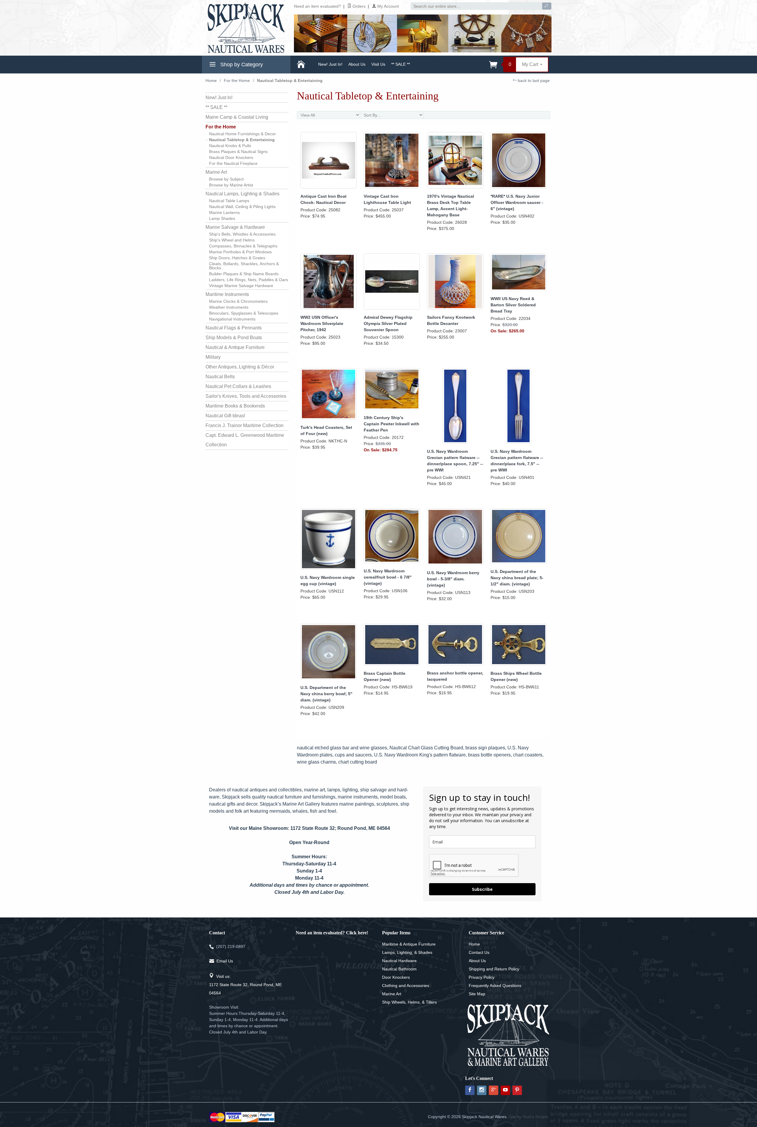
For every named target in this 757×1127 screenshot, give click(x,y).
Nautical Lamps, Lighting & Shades (242, 193)
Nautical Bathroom (399, 969)
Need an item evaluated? (317, 6)
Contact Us (479, 952)
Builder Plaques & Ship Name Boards (244, 274)
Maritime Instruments (227, 294)
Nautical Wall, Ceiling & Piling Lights (242, 207)
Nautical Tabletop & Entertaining (242, 140)
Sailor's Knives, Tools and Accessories (246, 396)
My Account (387, 6)
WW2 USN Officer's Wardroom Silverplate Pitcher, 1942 (321, 323)
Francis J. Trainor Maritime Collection (245, 425)
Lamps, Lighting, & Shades (407, 952)
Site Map (477, 993)
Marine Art (216, 172)
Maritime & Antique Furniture (409, 944)
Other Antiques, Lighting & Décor (240, 366)
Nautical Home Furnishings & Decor (242, 134)
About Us (356, 64)
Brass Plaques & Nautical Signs (238, 151)
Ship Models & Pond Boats (234, 337)
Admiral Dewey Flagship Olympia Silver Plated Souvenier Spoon (388, 323)
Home (211, 80)
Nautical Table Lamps (229, 201)
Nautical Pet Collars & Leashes (238, 386)
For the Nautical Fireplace (233, 163)
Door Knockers (396, 977)
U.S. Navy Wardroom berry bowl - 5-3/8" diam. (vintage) (453, 578)
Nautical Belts (220, 376)
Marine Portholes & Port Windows (240, 252)
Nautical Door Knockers (231, 157)
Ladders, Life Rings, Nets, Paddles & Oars (248, 280)
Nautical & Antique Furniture (235, 347)
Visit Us (378, 64)
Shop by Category (241, 64)
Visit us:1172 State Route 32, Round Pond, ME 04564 (245, 984)
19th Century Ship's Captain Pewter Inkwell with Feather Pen (391, 423)
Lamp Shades (222, 218)
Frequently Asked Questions (495, 985)
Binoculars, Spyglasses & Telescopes (243, 313)
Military (213, 357)
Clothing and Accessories (405, 985)
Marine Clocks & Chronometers (238, 301)
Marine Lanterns (224, 212)
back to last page (533, 80)
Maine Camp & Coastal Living (237, 117)
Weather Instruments (228, 307)
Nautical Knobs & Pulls (230, 146)
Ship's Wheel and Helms (232, 240)
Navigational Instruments (232, 319)
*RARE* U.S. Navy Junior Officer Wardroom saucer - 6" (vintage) (517, 202)
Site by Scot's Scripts (528, 1116)
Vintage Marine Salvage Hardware (241, 286)
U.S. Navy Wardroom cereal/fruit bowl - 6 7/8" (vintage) (388, 577)
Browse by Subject (226, 179)
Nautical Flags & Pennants (234, 327)
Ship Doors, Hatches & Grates (237, 258)
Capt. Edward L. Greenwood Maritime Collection (245, 440)
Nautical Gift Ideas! (225, 415)
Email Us (224, 961)
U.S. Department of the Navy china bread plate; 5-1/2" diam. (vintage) (517, 577)
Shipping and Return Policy (494, 969)
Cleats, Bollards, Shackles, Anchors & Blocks (244, 266)
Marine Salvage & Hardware (235, 227)
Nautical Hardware (399, 960)
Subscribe (482, 889)
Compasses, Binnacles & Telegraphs (243, 246)
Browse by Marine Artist (231, 185)
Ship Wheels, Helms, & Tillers (409, 1002)
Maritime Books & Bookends (235, 405)
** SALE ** (400, 64)
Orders (358, 6)
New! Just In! (330, 64)
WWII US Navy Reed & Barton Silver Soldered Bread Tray (513, 304)
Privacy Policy (481, 977)
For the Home (237, 80)
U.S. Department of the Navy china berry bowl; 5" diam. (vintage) (326, 693)
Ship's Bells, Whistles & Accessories (242, 234)
